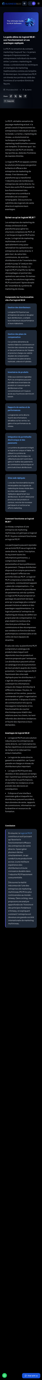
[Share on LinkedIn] (20, 96)
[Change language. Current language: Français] (24, 3)
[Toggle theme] (32, 3)
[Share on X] (16, 96)
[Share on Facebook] (11, 96)
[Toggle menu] (38, 3)
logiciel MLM (26, 833)
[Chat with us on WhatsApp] (4, 1375)
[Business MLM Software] (11, 3)
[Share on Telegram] (25, 96)
